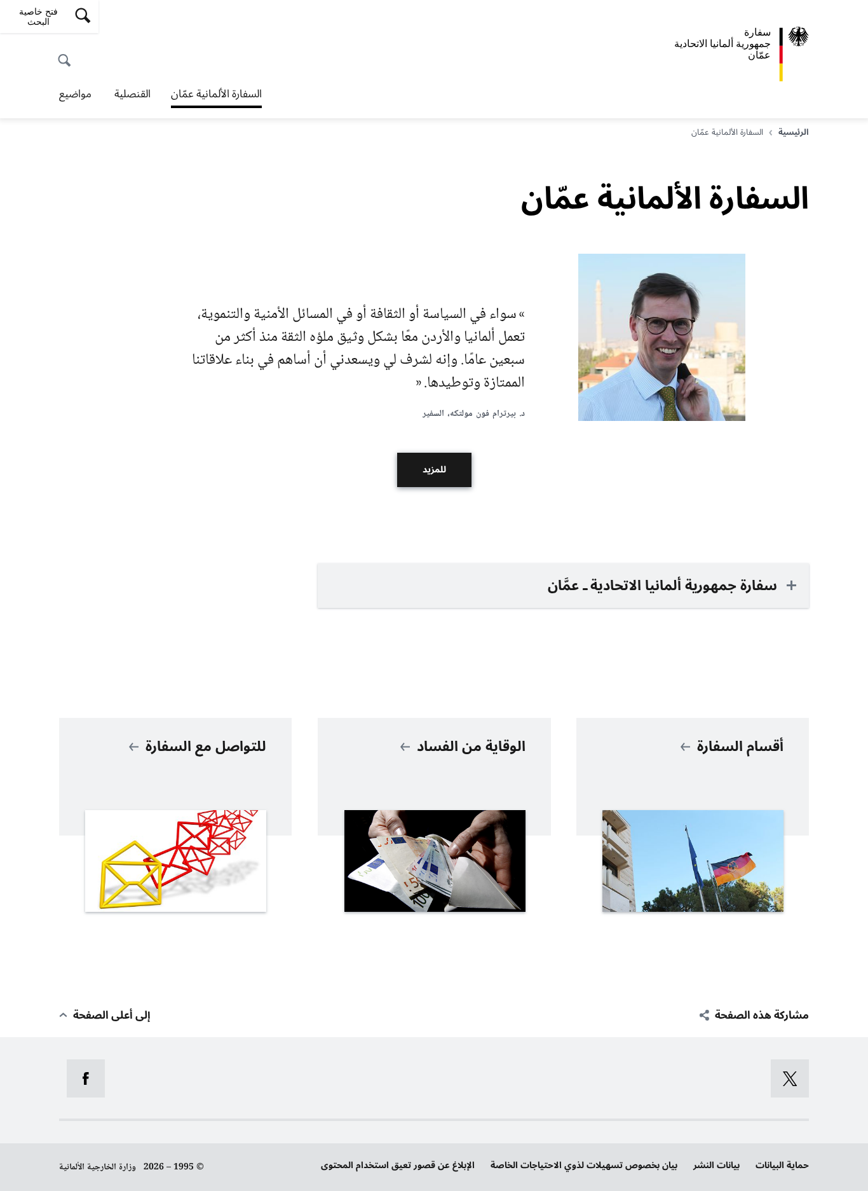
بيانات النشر (716, 1165)
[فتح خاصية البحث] (68, 53)
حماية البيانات (782, 1165)
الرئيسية (793, 132)
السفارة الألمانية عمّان (216, 95)
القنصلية (131, 94)
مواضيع (75, 94)
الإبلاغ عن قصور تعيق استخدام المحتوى (398, 1165)
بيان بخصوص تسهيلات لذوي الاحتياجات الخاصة (584, 1165)
